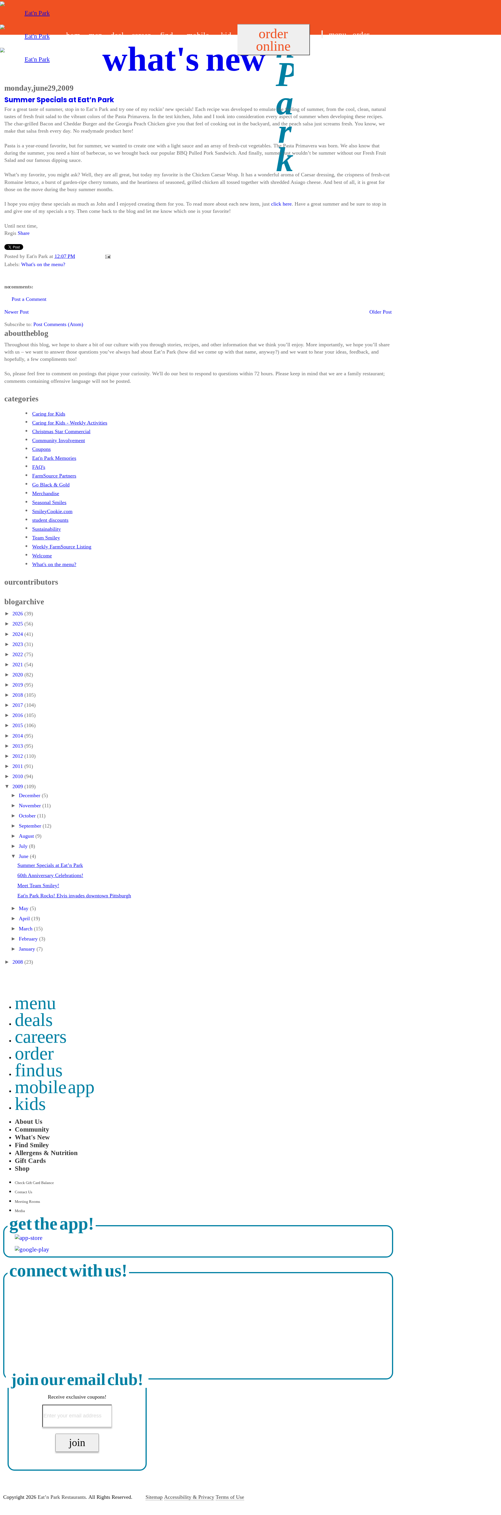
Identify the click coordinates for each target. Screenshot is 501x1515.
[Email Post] (106, 256)
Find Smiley (32, 1145)
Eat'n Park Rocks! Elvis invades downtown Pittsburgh (74, 896)
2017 (18, 705)
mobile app (55, 1087)
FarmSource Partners (54, 476)
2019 (18, 685)
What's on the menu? (43, 264)
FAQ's (38, 467)
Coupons (41, 449)
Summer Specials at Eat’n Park (59, 100)
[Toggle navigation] (322, 34)
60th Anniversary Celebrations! (50, 875)
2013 (18, 746)
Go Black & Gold (51, 485)
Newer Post (16, 312)
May (24, 908)
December (30, 795)
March (26, 929)
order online (273, 40)
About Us (28, 1121)
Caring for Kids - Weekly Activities (69, 423)
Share (24, 233)
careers (41, 1036)
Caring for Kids (48, 414)
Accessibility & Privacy (189, 1497)
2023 (18, 644)
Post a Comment (29, 299)
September (31, 826)
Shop (22, 1168)
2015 (18, 725)
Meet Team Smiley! (38, 885)
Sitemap (154, 1497)
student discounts (50, 520)
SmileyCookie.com (52, 511)
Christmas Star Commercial (61, 431)
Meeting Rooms (27, 1201)
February (29, 939)
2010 (18, 776)
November (30, 805)
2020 (18, 675)
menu (337, 34)
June (24, 856)
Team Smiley (46, 538)
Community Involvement (58, 440)
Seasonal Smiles (49, 502)
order (361, 34)
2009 (18, 786)
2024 (18, 634)
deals (34, 1019)
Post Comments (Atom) (58, 324)
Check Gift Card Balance (34, 1183)
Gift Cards (30, 1160)
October (28, 816)
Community (32, 1129)
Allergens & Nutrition (46, 1153)
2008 (18, 962)
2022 (18, 654)
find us (332, 49)
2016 (18, 715)
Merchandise (45, 493)
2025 (18, 624)
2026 (18, 613)
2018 (18, 695)
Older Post (380, 312)
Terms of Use (230, 1497)
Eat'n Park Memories (54, 458)
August (27, 836)
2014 (18, 736)
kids (30, 1103)
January (28, 949)
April (25, 918)
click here (281, 204)
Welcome (42, 556)
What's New (32, 1137)
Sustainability (46, 529)
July (24, 846)
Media (20, 1211)
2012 (18, 756)
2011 (18, 766)
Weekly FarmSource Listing (61, 547)
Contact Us (23, 1192)
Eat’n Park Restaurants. (62, 1497)
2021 (18, 664)
